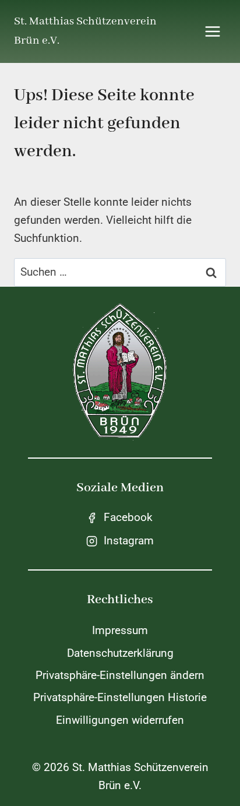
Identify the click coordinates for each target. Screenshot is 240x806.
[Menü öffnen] (212, 31)
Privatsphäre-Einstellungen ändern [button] (120, 675)
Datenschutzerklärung (120, 653)
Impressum (120, 630)
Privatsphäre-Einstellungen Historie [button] (120, 697)
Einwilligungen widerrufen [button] (120, 720)
